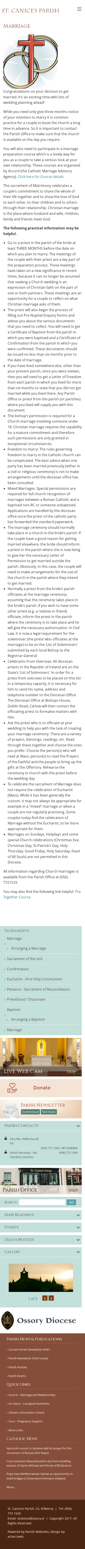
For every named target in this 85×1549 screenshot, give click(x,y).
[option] (41, 1278)
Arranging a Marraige (28, 948)
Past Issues (49, 1112)
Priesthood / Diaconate (26, 999)
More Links (15, 1430)
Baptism (13, 1009)
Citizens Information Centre (26, 1412)
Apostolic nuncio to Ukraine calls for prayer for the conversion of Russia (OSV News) (39, 1450)
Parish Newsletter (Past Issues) (28, 1358)
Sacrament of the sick (24, 958)
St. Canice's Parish (30, 11)
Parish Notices (17, 1367)
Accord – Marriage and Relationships (32, 1395)
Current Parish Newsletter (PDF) (29, 1349)
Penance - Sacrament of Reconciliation (38, 989)
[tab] (41, 1126)
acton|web (16, 1536)
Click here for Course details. (41, 176)
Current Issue (30, 1112)
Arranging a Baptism (28, 1019)
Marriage (14, 938)
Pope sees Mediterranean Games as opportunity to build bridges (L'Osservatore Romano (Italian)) (40, 1476)
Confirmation (18, 969)
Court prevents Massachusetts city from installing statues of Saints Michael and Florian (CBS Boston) (39, 1463)
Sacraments (16, 930)
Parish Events (17, 1376)
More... (11, 1487)
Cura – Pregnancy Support (25, 1421)
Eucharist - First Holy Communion (34, 979)
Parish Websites (37, 1532)
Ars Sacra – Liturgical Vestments (28, 1403)
